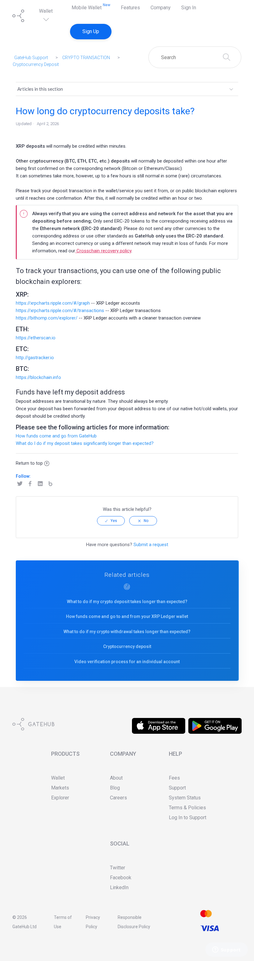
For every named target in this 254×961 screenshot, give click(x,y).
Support (177, 788)
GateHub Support (31, 57)
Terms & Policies (187, 808)
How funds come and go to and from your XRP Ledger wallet (127, 616)
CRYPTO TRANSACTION (86, 57)
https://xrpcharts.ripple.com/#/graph (53, 303)
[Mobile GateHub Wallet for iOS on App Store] (158, 721)
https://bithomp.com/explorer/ (46, 318)
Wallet (46, 11)
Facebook (31, 484)
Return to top (29, 463)
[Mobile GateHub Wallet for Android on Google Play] (215, 721)
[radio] (111, 520)
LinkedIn (41, 484)
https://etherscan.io (35, 338)
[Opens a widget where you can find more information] (226, 950)
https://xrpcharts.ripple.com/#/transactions (60, 310)
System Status (185, 798)
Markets (60, 788)
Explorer (60, 798)
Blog (51, 484)
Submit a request (151, 544)
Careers (118, 798)
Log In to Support (187, 817)
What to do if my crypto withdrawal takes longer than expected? (127, 631)
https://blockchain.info (38, 377)
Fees (174, 778)
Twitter (21, 484)
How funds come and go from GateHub (56, 436)
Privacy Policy (93, 922)
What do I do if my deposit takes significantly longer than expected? (85, 443)
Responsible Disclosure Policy (134, 922)
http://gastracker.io (35, 357)
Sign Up (90, 31)
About (116, 778)
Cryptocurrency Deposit (36, 64)
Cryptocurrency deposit (127, 646)
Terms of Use (63, 922)
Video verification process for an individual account (127, 661)
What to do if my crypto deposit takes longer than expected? (127, 601)
